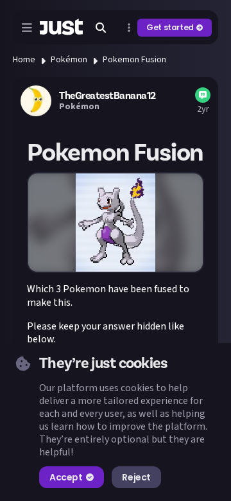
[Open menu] (27, 27)
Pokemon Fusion (134, 59)
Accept (65, 477)
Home (24, 59)
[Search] (100, 27)
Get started (170, 27)
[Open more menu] (129, 27)
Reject (136, 477)
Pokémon (69, 59)
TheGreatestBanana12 (107, 95)
